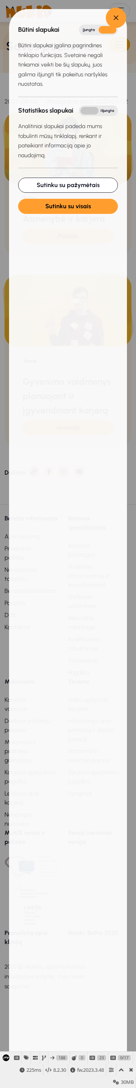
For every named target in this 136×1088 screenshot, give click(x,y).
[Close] (116, 18)
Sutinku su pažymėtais (68, 185)
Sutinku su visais (68, 206)
